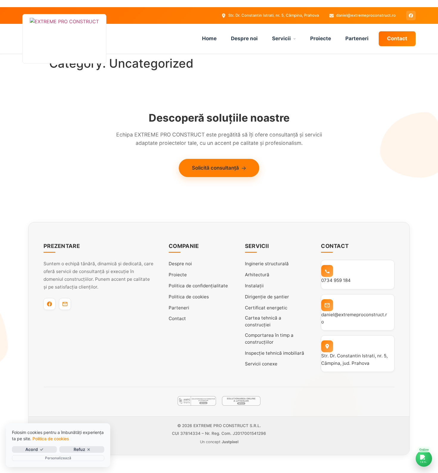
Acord (31, 449)
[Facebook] (411, 15)
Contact (397, 38)
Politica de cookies (189, 297)
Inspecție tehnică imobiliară (274, 353)
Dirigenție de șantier (267, 297)
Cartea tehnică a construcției (263, 321)
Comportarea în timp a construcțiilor (269, 338)
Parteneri (357, 38)
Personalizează (58, 458)
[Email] (65, 304)
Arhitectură (257, 274)
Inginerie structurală (267, 263)
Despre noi (244, 38)
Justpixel (230, 442)
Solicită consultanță (215, 167)
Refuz (79, 449)
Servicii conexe (261, 364)
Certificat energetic (266, 308)
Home (209, 38)
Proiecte (320, 38)
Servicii (281, 38)
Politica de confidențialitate (198, 286)
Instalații (254, 286)
